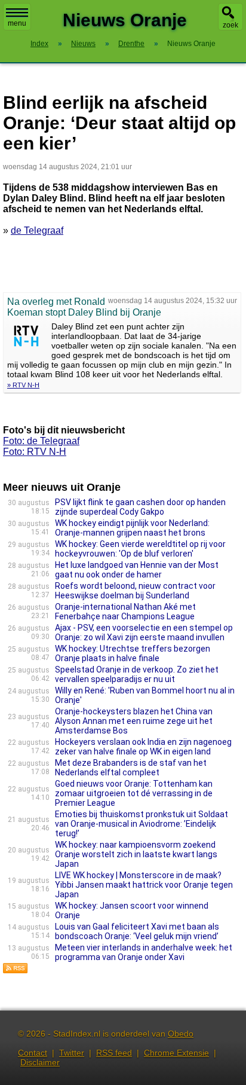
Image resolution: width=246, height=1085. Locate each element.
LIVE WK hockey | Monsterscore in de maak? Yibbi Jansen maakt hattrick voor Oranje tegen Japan (144, 884)
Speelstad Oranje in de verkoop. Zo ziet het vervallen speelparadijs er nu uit (137, 674)
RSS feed (114, 1053)
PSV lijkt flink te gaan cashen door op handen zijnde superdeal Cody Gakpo (140, 506)
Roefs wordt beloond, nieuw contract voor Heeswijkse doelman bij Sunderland (135, 590)
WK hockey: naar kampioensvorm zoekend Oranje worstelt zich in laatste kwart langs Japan (136, 854)
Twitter (71, 1053)
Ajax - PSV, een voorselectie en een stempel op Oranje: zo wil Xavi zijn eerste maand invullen (144, 632)
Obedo (180, 1033)
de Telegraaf (37, 230)
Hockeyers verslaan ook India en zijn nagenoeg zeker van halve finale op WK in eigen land (143, 746)
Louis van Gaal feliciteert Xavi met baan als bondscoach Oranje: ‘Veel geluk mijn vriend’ (137, 931)
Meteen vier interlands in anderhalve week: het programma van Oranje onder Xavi (143, 952)
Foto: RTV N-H (34, 452)
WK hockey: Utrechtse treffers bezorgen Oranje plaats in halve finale (132, 653)
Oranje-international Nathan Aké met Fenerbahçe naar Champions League (125, 611)
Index (39, 43)
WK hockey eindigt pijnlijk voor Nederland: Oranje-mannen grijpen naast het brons (132, 527)
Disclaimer (40, 1062)
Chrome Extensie (176, 1053)
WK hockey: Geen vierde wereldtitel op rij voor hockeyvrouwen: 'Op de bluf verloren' (140, 548)
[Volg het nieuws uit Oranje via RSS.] (15, 970)
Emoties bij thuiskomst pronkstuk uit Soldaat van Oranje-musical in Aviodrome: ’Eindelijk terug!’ (141, 823)
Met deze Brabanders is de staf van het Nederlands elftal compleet (131, 767)
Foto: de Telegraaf (41, 441)
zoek (230, 25)
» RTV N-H (23, 385)
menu (17, 23)
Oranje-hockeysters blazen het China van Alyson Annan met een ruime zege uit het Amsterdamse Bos (134, 721)
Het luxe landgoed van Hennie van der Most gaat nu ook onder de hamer (137, 569)
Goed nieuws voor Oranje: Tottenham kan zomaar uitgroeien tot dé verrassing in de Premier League (134, 793)
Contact (32, 1053)
